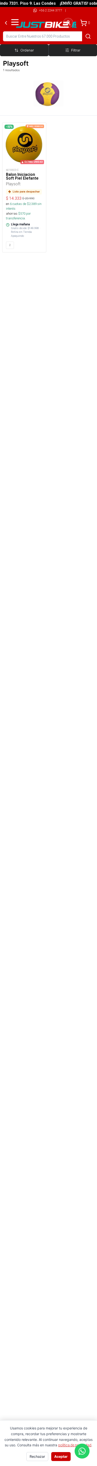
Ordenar (27, 50)
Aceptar (61, 1456)
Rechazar (37, 1456)
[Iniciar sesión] (68, 23)
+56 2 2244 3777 (50, 10)
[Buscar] (88, 36)
